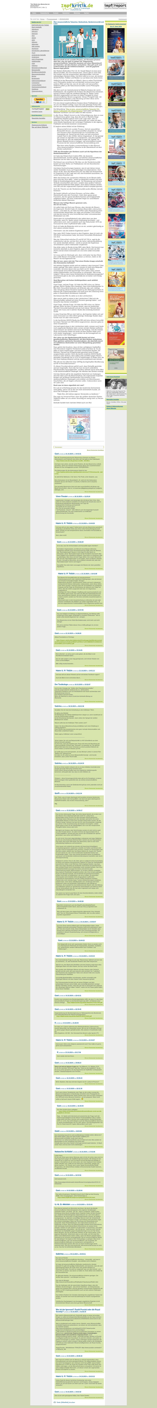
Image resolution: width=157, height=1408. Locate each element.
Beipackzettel (36, 70)
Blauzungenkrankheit (38, 74)
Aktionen (34, 42)
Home (34, 13)
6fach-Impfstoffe (37, 27)
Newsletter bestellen (38, 118)
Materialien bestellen (113, 399)
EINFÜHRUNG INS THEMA (40, 25)
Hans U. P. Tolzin (64, 523)
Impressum (123, 19)
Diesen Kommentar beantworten (94, 491)
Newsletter (66, 13)
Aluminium (35, 48)
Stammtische (44, 13)
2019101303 (64, 19)
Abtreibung (35, 29)
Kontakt (55, 13)
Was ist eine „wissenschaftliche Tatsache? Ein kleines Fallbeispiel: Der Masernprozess (76, 110)
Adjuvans (35, 31)
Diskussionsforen (37, 91)
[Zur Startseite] (77, 11)
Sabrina (59, 1254)
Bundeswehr (36, 78)
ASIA (33, 63)
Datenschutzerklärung (39, 80)
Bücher (34, 76)
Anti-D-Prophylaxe (37, 59)
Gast (57, 1131)
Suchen (86, 13)
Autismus (34, 65)
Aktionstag (35, 44)
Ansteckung (35, 57)
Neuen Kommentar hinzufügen (95, 450)
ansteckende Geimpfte (39, 55)
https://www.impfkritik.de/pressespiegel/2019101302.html (76, 1197)
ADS (33, 36)
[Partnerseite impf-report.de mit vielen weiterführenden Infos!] (115, 9)
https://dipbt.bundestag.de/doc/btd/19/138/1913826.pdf (74, 1016)
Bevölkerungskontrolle (39, 72)
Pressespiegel (52, 19)
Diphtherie (35, 89)
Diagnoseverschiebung (39, 87)
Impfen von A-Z (36, 22)
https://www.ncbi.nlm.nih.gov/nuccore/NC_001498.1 (73, 461)
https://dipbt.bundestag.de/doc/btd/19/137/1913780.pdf (84, 1002)
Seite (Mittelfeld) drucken (66, 1402)
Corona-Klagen (36, 85)
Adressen (35, 33)
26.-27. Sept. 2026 (116, 26)
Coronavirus (35, 83)
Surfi (57, 793)
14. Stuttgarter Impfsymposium (116, 24)
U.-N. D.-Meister (62, 1204)
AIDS (33, 40)
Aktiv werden (36, 46)
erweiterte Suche (37, 111)
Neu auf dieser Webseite (40, 127)
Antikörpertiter (36, 61)
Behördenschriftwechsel (39, 68)
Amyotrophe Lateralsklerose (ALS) (40, 52)
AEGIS (34, 38)
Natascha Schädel (64, 1151)
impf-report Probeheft (113, 376)
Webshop (77, 13)
